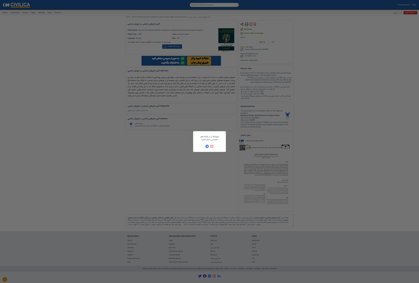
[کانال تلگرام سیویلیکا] (207, 146)
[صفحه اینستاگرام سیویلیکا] (212, 146)
